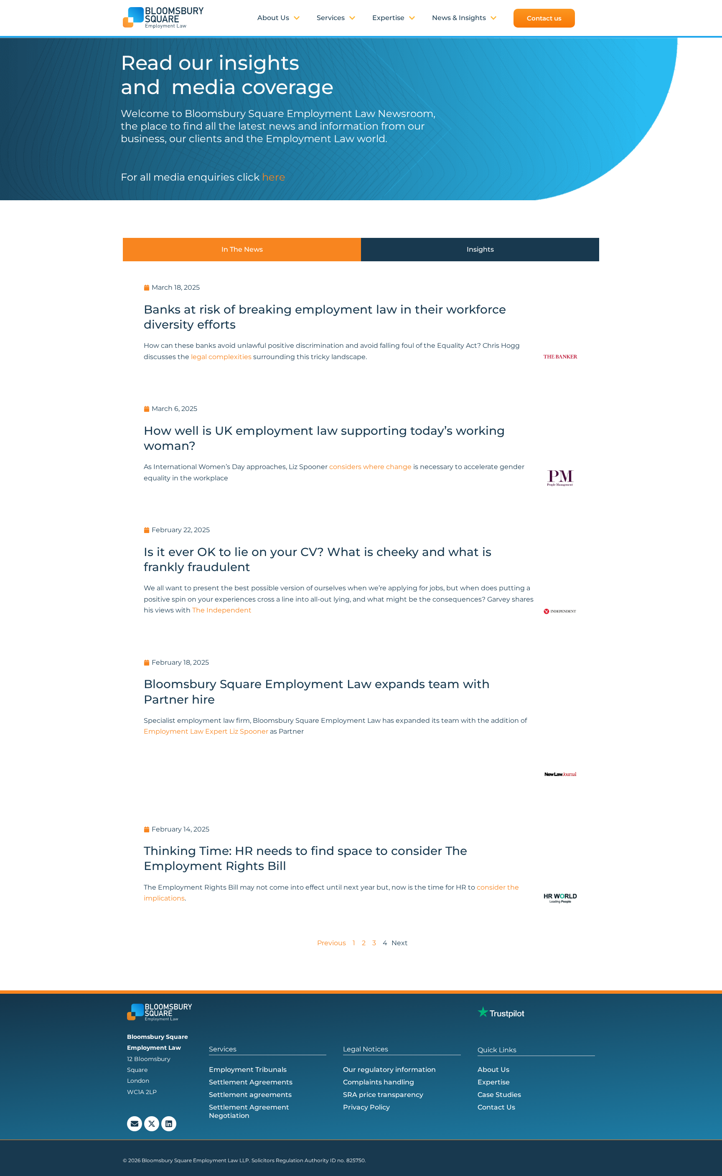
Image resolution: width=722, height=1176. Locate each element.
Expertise (388, 18)
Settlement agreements (250, 1095)
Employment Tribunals (248, 1070)
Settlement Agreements (250, 1082)
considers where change (370, 467)
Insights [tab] (480, 249)
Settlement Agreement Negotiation (249, 1111)
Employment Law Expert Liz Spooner (206, 731)
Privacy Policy (366, 1107)
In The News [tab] (242, 249)
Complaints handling (378, 1082)
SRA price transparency (383, 1095)
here (273, 177)
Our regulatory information (389, 1070)
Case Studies (499, 1095)
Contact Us (496, 1107)
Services (331, 18)
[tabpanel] (361, 611)
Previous (331, 943)
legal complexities (220, 357)
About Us (493, 1070)
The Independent (222, 610)
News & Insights (459, 18)
